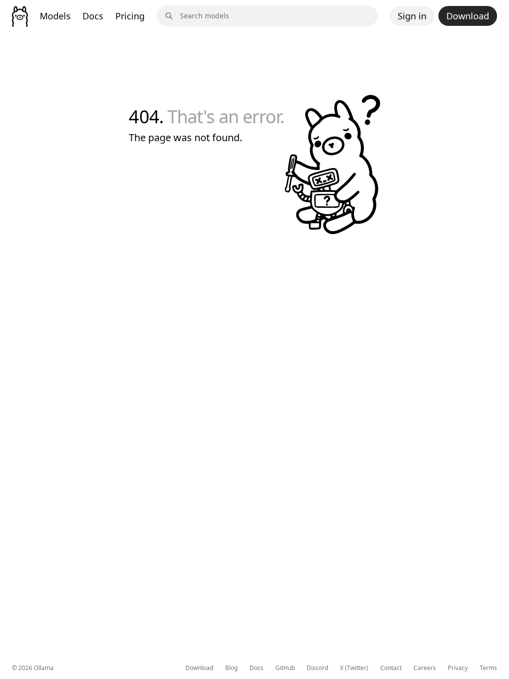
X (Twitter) (354, 668)
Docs (93, 16)
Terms (488, 668)
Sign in (412, 16)
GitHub (285, 668)
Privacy (458, 668)
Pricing (130, 16)
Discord (317, 668)
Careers (425, 668)
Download (467, 16)
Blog (231, 668)
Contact (391, 668)
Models (55, 16)
